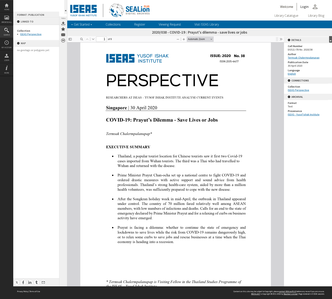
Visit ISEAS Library (206, 24)
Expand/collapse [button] (330, 39)
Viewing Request (170, 24)
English (292, 73)
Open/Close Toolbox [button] (65, 7)
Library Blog (316, 15)
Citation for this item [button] (63, 40)
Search (6, 35)
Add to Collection (63, 29)
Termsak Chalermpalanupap (304, 57)
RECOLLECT (255, 294)
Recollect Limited (290, 294)
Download (63, 23)
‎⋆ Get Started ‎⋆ (81, 24)
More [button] (6, 73)
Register (139, 24)
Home (6, 9)
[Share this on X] (17, 280)
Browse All (7, 22)
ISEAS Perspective (31, 34)
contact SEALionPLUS (287, 291)
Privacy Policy (22, 291)
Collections (113, 24)
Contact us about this (63, 35)
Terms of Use (35, 291)
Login (6, 60)
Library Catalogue (286, 15)
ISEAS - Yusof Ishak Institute (304, 114)
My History (7, 47)
